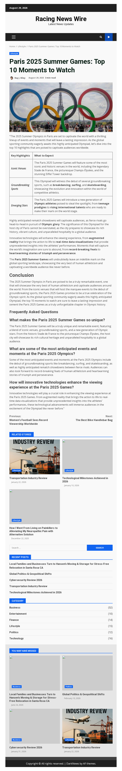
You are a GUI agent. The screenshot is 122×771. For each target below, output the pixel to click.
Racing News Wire (61, 19)
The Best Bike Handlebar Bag (94, 418)
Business (14, 607)
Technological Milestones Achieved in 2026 (87, 456)
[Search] (101, 37)
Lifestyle (14, 53)
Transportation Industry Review (34, 456)
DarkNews (72, 763)
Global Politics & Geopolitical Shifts (30, 573)
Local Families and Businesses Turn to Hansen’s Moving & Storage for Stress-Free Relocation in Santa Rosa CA (34, 673)
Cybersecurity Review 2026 (25, 580)
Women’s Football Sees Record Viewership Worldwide (28, 420)
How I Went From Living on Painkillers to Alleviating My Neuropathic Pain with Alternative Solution (34, 506)
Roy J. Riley (19, 77)
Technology (16, 638)
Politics (13, 632)
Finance (14, 619)
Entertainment (18, 613)
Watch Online (109, 37)
